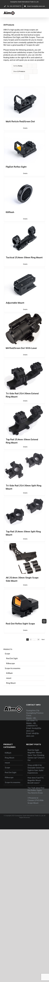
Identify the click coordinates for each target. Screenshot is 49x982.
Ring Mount (10, 683)
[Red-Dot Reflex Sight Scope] (24, 604)
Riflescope (10, 663)
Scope (7, 654)
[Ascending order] (34, 66)
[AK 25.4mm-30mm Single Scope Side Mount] (24, 558)
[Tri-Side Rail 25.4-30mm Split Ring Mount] (24, 466)
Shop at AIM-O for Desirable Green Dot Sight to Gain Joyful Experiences (36, 769)
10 (38, 639)
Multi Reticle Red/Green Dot (20, 121)
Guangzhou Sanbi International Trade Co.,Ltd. (24, 2)
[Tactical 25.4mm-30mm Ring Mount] (24, 238)
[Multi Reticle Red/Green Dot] (24, 102)
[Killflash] (24, 193)
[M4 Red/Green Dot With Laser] (24, 329)
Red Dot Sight (12, 658)
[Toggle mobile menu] (45, 12)
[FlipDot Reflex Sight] (24, 147)
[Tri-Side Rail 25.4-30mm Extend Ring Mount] (24, 374)
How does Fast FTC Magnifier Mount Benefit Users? (36, 780)
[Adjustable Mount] (24, 283)
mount (8, 678)
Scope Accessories (12, 668)
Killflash (9, 673)
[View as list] (26, 77)
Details (25, 128)
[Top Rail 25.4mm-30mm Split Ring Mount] (24, 512)
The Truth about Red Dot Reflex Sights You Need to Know (36, 790)
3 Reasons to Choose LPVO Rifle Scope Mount (36, 800)
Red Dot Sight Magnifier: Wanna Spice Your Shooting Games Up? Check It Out (36, 755)
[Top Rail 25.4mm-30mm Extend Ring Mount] (24, 420)
